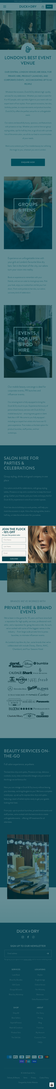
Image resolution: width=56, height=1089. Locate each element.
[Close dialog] (54, 527)
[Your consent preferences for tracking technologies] (51, 1084)
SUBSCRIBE (14, 559)
